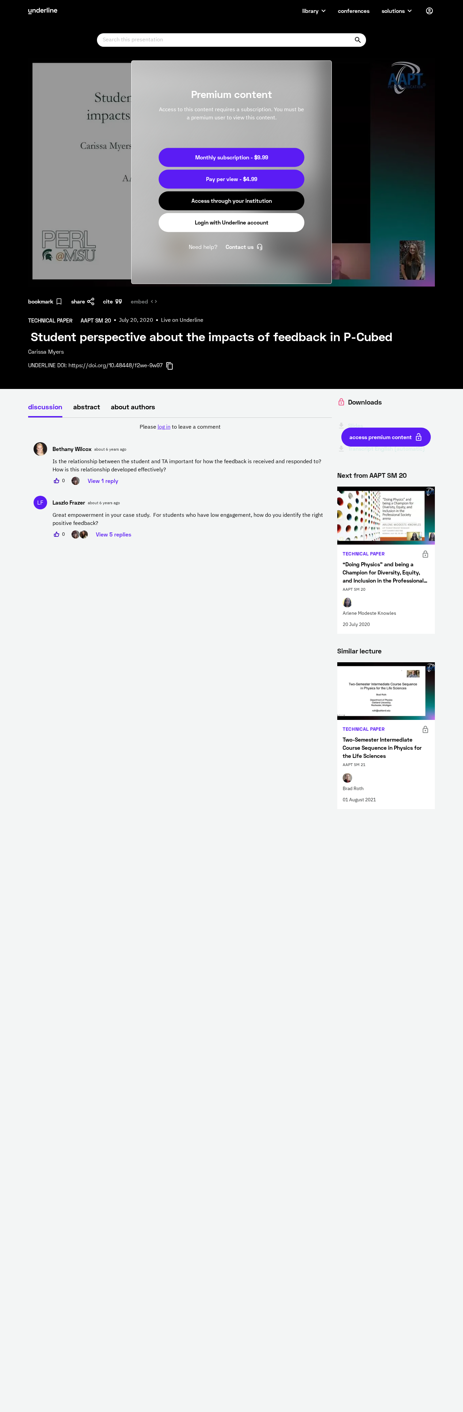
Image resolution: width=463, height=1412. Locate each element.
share (78, 301)
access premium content (380, 437)
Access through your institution (232, 200)
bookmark (40, 301)
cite (108, 301)
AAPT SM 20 (388, 475)
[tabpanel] (180, 481)
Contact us (240, 246)
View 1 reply (103, 480)
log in (164, 427)
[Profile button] (429, 10)
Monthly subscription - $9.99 (231, 157)
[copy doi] (173, 366)
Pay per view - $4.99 (231, 179)
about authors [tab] (133, 407)
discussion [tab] (45, 407)
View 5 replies (113, 534)
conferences (353, 10)
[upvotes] (57, 481)
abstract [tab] (86, 407)
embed (139, 301)
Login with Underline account (231, 222)
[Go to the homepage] (42, 10)
